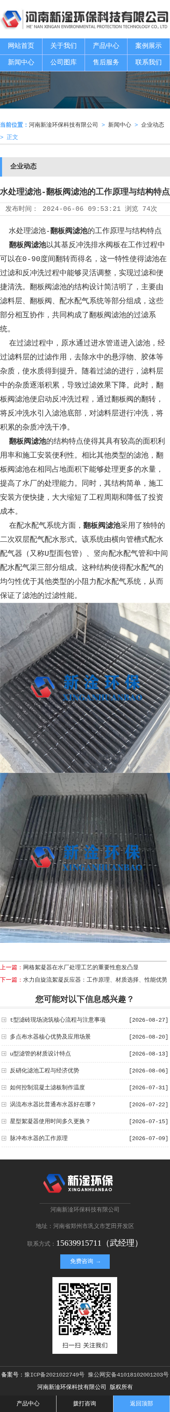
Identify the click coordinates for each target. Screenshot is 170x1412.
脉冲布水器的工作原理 (39, 1138)
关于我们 (63, 46)
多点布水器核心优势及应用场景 (50, 1037)
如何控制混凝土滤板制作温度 (47, 1087)
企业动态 (152, 125)
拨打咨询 (84, 1403)
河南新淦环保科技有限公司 (63, 125)
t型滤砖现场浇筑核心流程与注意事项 (58, 1020)
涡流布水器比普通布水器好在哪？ (53, 1104)
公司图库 (63, 62)
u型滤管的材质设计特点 (40, 1054)
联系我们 (148, 62)
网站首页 (21, 46)
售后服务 (106, 62)
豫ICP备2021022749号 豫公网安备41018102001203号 (96, 1375)
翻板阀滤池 (68, 231)
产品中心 (106, 46)
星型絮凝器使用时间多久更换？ (50, 1121)
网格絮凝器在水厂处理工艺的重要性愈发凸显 (81, 967)
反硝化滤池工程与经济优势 (44, 1070)
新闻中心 (21, 62)
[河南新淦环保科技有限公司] (85, 27)
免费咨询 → (85, 1261)
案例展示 (148, 46)
